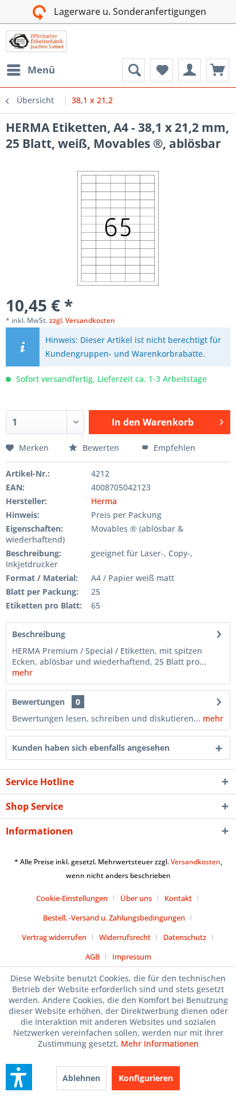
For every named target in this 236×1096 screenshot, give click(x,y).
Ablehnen (81, 1077)
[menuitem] (30, 69)
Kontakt (178, 898)
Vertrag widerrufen (54, 937)
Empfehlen (173, 447)
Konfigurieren (146, 1077)
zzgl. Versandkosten (82, 320)
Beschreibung (38, 634)
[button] (19, 1077)
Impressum (131, 956)
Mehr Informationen (160, 1043)
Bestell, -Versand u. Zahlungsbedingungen (114, 917)
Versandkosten (196, 862)
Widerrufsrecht (125, 937)
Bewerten (100, 447)
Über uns (136, 898)
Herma (104, 501)
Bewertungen (38, 701)
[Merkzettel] (161, 69)
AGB (92, 956)
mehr (22, 672)
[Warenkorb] (217, 69)
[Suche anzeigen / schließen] (133, 69)
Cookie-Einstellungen (72, 898)
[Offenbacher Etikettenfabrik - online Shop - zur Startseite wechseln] (36, 41)
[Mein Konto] (189, 69)
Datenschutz (184, 937)
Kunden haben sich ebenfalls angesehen (91, 747)
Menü (41, 69)
